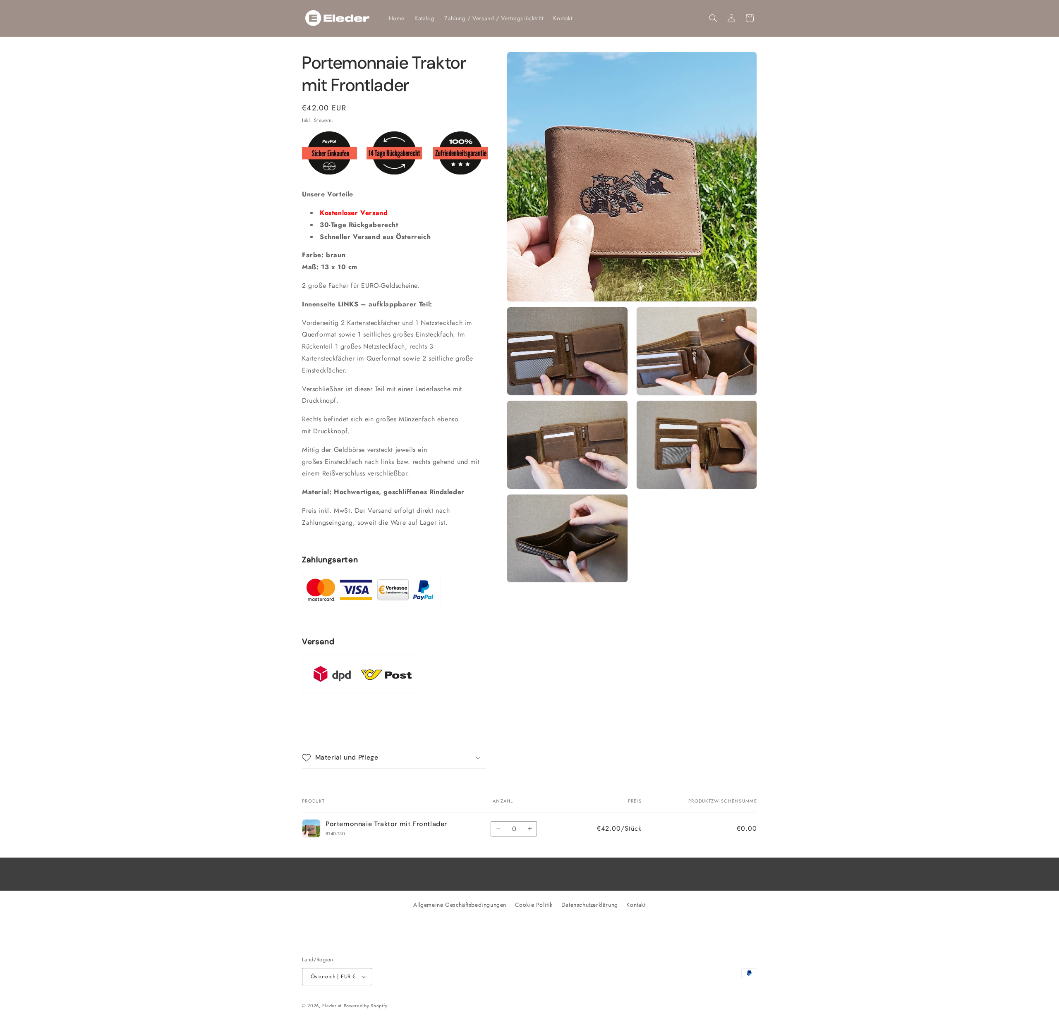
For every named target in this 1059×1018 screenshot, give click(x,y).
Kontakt (635, 905)
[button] (713, 18)
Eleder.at (332, 1005)
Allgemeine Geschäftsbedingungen (459, 905)
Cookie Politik (534, 905)
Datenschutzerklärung (589, 905)
